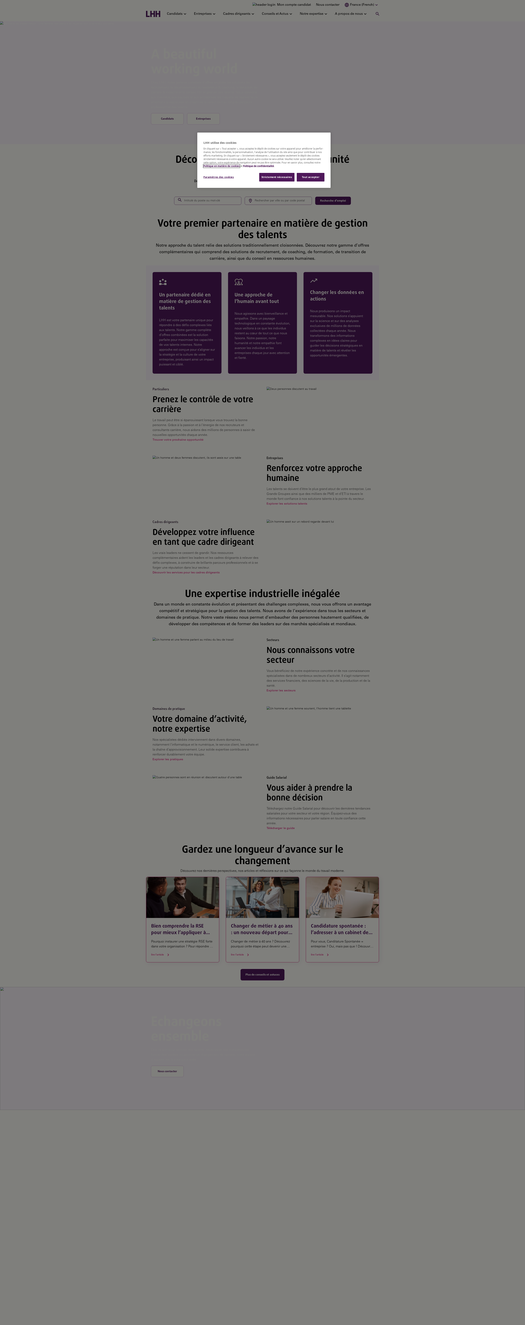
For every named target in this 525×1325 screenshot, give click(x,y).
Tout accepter (310, 177)
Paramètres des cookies (218, 177)
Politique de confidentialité (258, 166)
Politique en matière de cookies (221, 166)
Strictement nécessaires (276, 177)
